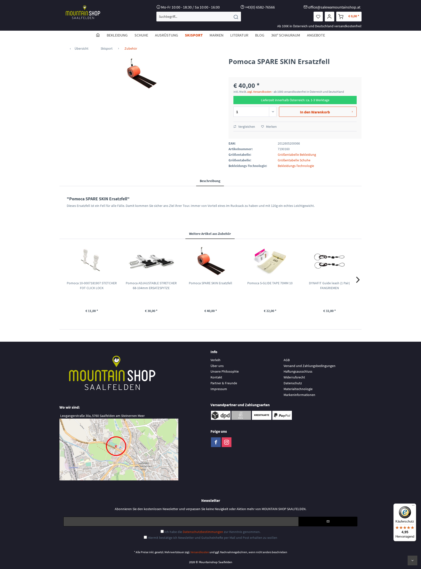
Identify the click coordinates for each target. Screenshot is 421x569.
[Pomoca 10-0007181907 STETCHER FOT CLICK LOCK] (92, 261)
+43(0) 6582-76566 (260, 7)
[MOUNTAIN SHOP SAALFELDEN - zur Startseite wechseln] (83, 12)
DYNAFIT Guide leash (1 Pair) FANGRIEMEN (329, 285)
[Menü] (413, 506)
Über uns (217, 366)
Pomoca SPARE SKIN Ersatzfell (210, 283)
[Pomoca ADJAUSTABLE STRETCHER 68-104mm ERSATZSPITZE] (151, 261)
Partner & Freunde (223, 383)
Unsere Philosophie (224, 371)
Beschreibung (210, 181)
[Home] (98, 35)
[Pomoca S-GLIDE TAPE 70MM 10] (270, 261)
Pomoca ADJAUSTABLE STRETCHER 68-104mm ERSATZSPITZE (151, 285)
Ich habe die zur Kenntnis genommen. (212, 532)
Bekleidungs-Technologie (296, 166)
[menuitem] (198, 16)
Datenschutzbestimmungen (203, 532)
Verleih (215, 360)
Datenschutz (293, 383)
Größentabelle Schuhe (294, 160)
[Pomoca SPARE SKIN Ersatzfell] (210, 261)
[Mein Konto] (329, 16)
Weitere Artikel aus (210, 233)
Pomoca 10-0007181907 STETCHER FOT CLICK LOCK (92, 285)
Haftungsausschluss (298, 371)
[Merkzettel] (318, 16)
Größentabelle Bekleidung (297, 154)
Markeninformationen (299, 395)
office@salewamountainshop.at (334, 7)
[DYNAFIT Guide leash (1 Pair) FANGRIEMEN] (329, 261)
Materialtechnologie (298, 389)
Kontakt (216, 377)
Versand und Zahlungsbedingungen (309, 366)
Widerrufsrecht (294, 377)
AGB (287, 360)
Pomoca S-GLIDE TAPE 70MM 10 (270, 283)
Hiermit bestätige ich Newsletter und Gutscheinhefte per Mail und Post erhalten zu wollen (212, 537)
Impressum (218, 389)
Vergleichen (246, 126)
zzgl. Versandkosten (259, 91)
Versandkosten (200, 552)
